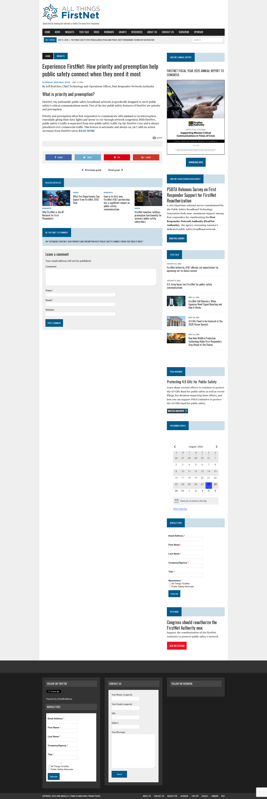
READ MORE (87, 130)
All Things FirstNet (180, 583)
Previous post (93, 170)
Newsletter (172, 796)
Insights (69, 32)
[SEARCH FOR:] (207, 39)
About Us (152, 32)
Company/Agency (178, 562)
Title (171, 571)
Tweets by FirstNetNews (59, 698)
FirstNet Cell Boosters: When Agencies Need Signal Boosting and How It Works (205, 304)
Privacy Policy (94, 796)
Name (48, 290)
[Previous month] (175, 446)
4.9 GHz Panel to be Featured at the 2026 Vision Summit (205, 322)
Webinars (109, 32)
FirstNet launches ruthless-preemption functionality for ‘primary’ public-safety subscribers (148, 217)
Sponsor (198, 32)
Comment (51, 266)
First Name (174, 544)
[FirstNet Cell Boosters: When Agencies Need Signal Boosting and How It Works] (176, 304)
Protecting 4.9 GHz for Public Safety (191, 381)
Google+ (205, 796)
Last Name (174, 553)
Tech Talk (84, 32)
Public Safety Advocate (183, 586)
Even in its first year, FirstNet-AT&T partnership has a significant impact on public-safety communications (117, 203)
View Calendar (180, 508)
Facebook (184, 796)
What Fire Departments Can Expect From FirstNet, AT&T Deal (86, 200)
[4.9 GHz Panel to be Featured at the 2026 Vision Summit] (176, 324)
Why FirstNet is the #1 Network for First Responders (53, 215)
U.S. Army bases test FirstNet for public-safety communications (189, 285)
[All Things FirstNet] (71, 14)
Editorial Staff (62, 82)
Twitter (194, 796)
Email (48, 300)
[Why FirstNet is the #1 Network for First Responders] (56, 204)
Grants (123, 32)
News (57, 32)
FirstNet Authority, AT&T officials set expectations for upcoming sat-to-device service (192, 269)
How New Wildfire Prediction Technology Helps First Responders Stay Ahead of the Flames (205, 341)
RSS (223, 796)
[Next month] (216, 446)
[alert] (196, 501)
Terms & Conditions (78, 796)
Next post (114, 170)
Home (47, 32)
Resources (136, 32)
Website (49, 309)
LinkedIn (215, 796)
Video (96, 32)
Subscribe (184, 32)
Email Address (176, 535)
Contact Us (168, 32)
